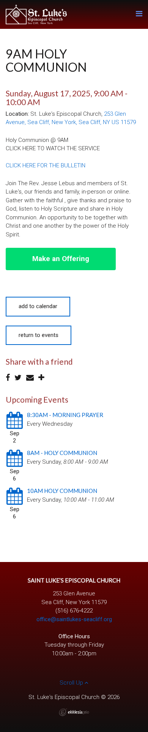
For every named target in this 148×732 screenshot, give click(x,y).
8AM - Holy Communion (62, 452)
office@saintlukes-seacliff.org (74, 619)
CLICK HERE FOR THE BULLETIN (45, 165)
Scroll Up (72, 682)
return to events (38, 335)
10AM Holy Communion (62, 490)
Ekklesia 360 (74, 712)
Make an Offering (60, 258)
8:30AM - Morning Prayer (65, 414)
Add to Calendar (38, 306)
